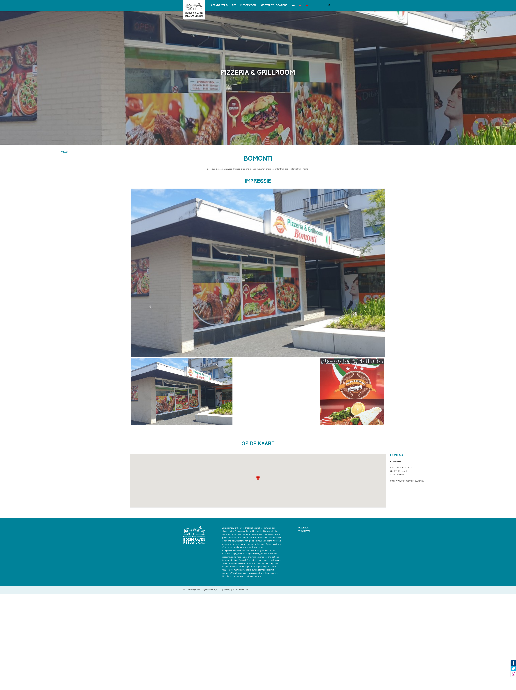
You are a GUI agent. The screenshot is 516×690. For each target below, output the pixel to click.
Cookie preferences (240, 686)
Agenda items (219, 5)
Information (248, 5)
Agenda (304, 624)
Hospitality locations (273, 5)
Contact (305, 627)
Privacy (227, 686)
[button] (150, 355)
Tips (234, 5)
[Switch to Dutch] (293, 5)
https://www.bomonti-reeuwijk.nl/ (407, 577)
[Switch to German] (306, 5)
